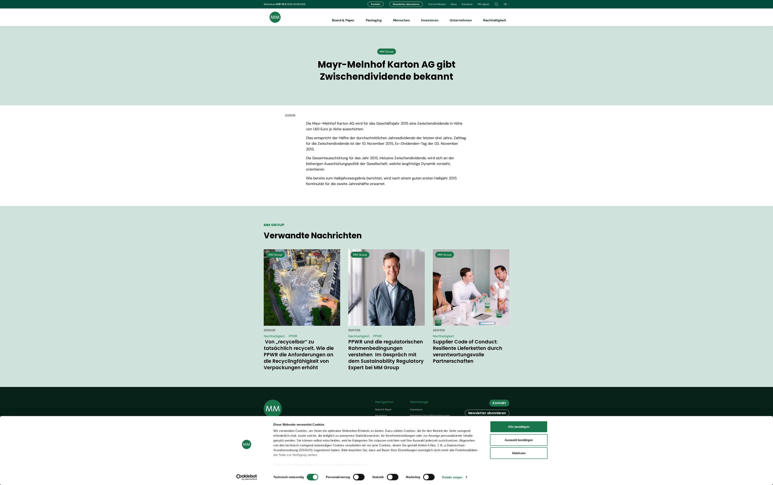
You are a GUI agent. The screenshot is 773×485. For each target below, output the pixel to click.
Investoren (429, 20)
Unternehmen (461, 20)
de (505, 4)
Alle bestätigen (518, 426)
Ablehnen (519, 453)
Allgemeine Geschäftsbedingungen (430, 415)
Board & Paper (343, 20)
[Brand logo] (272, 17)
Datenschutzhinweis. (352, 464)
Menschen (401, 20)
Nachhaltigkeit (494, 20)
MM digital (483, 4)
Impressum (416, 409)
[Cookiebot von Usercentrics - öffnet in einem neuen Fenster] (246, 477)
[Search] (496, 4)
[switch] (359, 477)
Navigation (384, 402)
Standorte (467, 4)
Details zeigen (452, 477)
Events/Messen (437, 4)
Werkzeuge (419, 402)
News (454, 4)
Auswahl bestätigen (519, 440)
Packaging (374, 20)
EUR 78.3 (281, 4)
